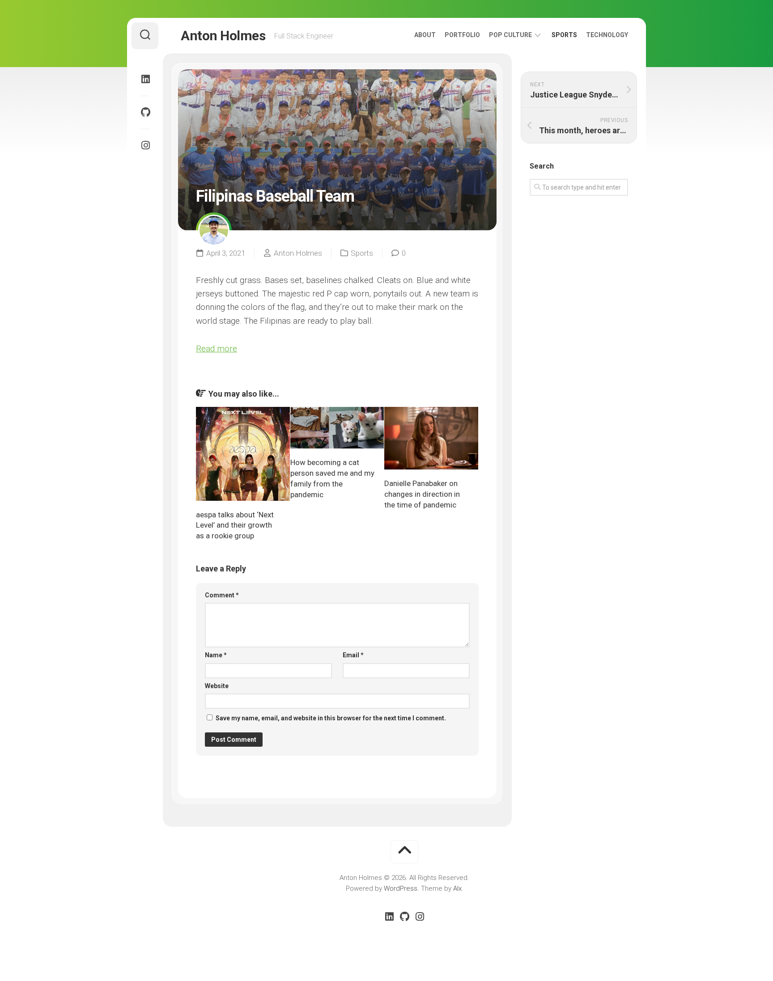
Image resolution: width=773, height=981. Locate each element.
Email (353, 655)
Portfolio (462, 34)
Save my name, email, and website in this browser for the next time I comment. (331, 718)
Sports (564, 34)
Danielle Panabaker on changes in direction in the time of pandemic (422, 494)
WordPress (400, 888)
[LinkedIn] (145, 79)
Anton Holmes (223, 35)
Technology (607, 34)
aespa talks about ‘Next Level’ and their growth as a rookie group (235, 525)
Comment (222, 595)
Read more (216, 348)
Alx (457, 888)
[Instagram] (145, 145)
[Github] (145, 112)
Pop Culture (510, 34)
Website (217, 685)
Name (216, 655)
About (425, 34)
